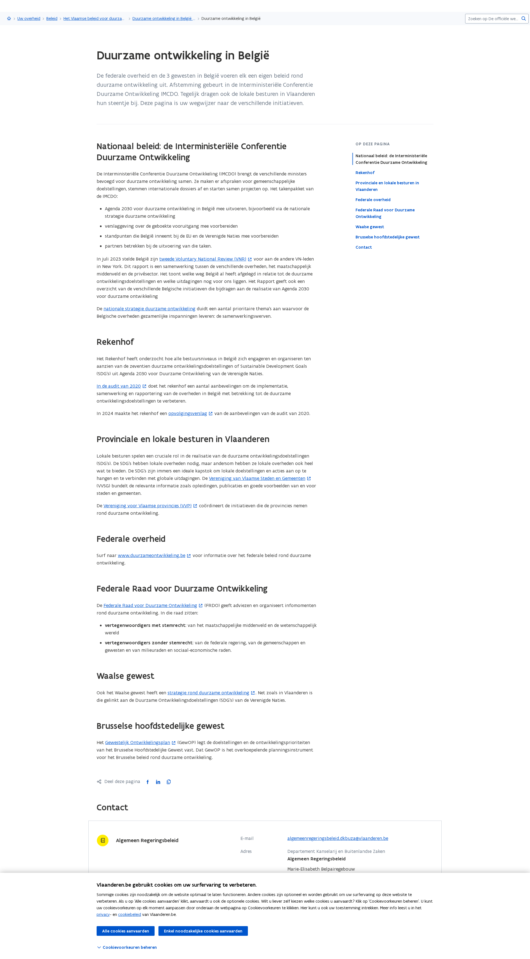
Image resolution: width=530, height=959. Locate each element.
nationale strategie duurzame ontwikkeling (149, 309)
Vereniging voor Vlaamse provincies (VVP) (148, 506)
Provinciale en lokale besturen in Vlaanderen (387, 186)
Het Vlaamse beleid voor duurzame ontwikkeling (94, 18)
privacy (103, 914)
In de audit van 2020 (119, 386)
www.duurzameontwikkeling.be (151, 555)
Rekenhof (365, 172)
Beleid (51, 18)
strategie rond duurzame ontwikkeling (208, 693)
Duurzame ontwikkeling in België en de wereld (163, 18)
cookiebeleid (129, 914)
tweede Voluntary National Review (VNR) (202, 259)
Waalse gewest (370, 227)
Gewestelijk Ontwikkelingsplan (137, 742)
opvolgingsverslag (187, 413)
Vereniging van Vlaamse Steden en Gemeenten (257, 478)
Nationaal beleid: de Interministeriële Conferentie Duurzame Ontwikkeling (391, 159)
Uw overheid (28, 18)
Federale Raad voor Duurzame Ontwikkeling (385, 213)
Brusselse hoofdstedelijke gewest (388, 237)
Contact (364, 247)
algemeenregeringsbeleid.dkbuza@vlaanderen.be (337, 838)
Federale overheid (373, 200)
